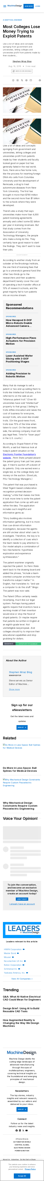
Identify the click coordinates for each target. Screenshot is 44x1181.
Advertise (15, 1159)
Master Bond (10, 953)
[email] (31, 80)
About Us (6, 1159)
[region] (22, 1170)
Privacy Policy (30, 1169)
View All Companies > (22, 979)
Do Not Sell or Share (28, 1159)
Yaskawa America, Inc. (14, 973)
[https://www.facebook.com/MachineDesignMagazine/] (16, 1130)
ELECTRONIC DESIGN (22, 1148)
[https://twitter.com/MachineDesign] (23, 1130)
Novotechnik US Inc (13, 961)
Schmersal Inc (10, 969)
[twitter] (22, 80)
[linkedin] (17, 80)
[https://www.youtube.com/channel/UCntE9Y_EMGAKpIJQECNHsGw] (26, 1130)
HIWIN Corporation (13, 949)
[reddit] (26, 80)
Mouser (7, 957)
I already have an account (22, 904)
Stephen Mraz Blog (22, 61)
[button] (5, 6)
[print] (40, 80)
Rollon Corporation (12, 965)
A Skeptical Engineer (12, 20)
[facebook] (13, 80)
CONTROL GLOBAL (22, 1145)
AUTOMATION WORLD (22, 1142)
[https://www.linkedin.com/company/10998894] (20, 1130)
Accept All (22, 1176)
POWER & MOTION (22, 1151)
